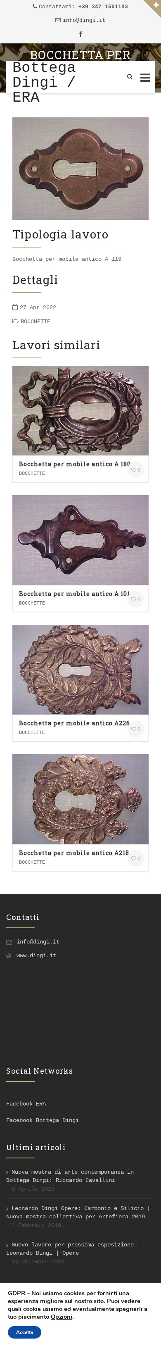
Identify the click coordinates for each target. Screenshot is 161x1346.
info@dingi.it (84, 20)
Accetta (24, 1332)
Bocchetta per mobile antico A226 (74, 723)
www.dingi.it (36, 955)
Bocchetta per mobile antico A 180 (75, 464)
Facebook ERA (26, 1104)
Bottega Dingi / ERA (44, 83)
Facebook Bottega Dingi (42, 1120)
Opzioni (61, 1316)
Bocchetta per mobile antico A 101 (74, 594)
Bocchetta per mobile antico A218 (74, 853)
